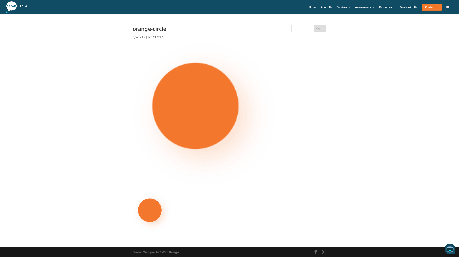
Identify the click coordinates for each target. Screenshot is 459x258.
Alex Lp (140, 37)
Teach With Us (408, 7)
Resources (385, 7)
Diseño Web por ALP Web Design (156, 252)
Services (342, 7)
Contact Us (432, 7)
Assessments (363, 7)
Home (312, 7)
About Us (326, 7)
